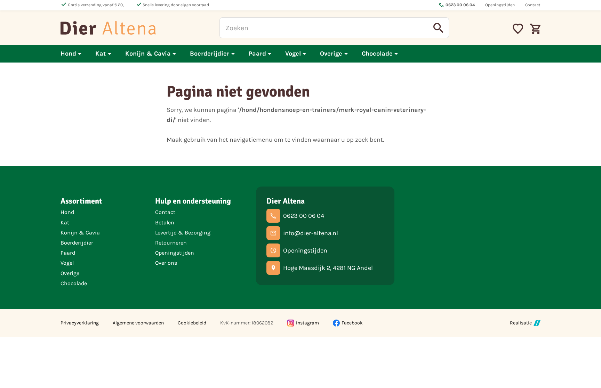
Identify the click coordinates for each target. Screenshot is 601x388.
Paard (68, 252)
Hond (67, 212)
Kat (65, 222)
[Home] (108, 28)
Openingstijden (174, 252)
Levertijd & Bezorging (182, 232)
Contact (165, 212)
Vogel (67, 262)
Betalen (164, 222)
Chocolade (74, 283)
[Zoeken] (438, 27)
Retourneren (171, 242)
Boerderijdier (77, 242)
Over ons (166, 262)
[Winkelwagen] (535, 27)
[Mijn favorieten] (518, 27)
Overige (70, 273)
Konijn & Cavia (80, 232)
